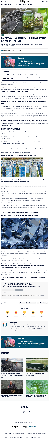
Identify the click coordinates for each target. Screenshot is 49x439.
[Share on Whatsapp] (29, 303)
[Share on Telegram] (35, 303)
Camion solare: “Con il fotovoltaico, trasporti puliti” (35, 374)
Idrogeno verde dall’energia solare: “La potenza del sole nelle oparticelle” (36, 396)
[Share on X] (27, 303)
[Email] (43, 303)
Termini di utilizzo (17, 295)
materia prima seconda (41, 115)
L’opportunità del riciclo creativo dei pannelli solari (35, 77)
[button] (2, 1)
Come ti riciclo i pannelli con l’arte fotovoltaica (18, 152)
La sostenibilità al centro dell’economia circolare (35, 74)
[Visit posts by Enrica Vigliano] (2, 50)
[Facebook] (20, 412)
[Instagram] (24, 412)
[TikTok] (29, 412)
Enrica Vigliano (6, 50)
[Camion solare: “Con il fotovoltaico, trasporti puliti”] (37, 365)
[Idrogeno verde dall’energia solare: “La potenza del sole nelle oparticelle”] (37, 387)
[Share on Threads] (38, 303)
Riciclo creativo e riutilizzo (8, 78)
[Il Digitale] (24, 1)
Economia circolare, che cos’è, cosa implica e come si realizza (22, 212)
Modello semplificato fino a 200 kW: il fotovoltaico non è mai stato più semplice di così (12, 375)
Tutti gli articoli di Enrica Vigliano (17, 332)
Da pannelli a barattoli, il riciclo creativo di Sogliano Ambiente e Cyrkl (12, 75)
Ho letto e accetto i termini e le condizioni (13, 293)
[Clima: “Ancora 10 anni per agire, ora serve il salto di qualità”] (12, 387)
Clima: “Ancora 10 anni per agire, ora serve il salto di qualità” (12, 396)
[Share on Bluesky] (41, 303)
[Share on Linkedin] (32, 303)
